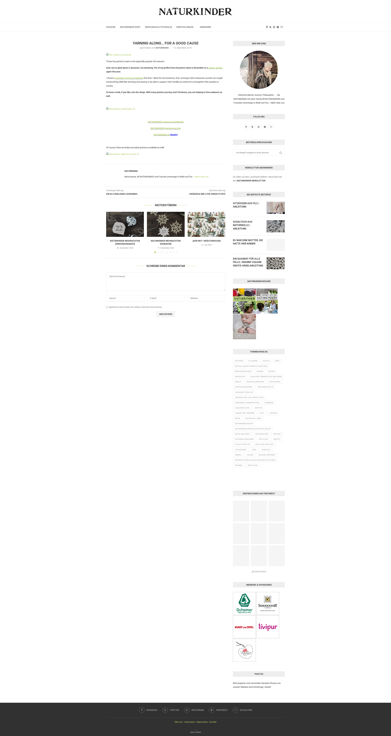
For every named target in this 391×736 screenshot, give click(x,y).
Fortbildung (274, 382)
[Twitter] (270, 27)
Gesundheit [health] (244, 392)
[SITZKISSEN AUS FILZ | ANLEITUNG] (276, 208)
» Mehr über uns (200, 176)
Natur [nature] (261, 434)
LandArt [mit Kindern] (244, 413)
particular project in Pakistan (129, 78)
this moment (241, 450)
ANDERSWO (205, 27)
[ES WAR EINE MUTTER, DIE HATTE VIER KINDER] (276, 245)
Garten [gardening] (243, 387)
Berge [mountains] (243, 371)
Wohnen (238, 465)
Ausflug (266, 361)
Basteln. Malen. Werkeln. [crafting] (251, 366)
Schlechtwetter (242, 444)
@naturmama (259, 571)
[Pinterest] (278, 27)
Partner (277, 434)
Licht (261, 413)
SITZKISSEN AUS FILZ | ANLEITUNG (246, 205)
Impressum (189, 722)
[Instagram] (274, 27)
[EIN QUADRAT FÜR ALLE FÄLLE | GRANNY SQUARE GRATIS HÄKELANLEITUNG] (276, 263)
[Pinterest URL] (241, 511)
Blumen (260, 371)
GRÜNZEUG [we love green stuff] (249, 398)
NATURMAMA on (162, 134)
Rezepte (276, 439)
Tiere (254, 450)
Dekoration (240, 377)
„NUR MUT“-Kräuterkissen (206, 241)
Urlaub (250, 455)
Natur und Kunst (242, 434)
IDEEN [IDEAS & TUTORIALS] (158, 27)
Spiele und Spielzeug (264, 444)
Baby (277, 361)
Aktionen (239, 361)
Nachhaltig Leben (253, 418)
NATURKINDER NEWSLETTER (251, 180)
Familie (238, 382)
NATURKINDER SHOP (130, 27)
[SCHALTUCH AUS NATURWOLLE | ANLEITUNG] (276, 226)
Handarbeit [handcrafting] (247, 403)
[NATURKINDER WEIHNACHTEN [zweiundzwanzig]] (125, 224)
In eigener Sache (242, 408)
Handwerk (269, 403)
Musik (237, 418)
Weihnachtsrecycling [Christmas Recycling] (255, 460)
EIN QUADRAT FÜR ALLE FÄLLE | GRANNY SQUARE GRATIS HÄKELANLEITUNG (248, 262)
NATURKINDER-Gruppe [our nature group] (252, 429)
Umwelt (238, 455)
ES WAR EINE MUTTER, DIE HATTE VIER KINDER (248, 242)
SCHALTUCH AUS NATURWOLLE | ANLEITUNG (242, 225)
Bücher (272, 371)
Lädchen (273, 413)
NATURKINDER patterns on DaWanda (166, 122)
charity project (215, 68)
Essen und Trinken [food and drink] (266, 377)
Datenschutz (202, 722)
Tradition (265, 450)
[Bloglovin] (281, 27)
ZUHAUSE (110, 27)
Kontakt (212, 722)
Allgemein (253, 361)
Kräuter (258, 408)
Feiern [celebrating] (255, 382)
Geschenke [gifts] (265, 387)
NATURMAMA (162, 48)
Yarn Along (252, 465)
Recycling (263, 439)
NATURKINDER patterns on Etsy (165, 128)
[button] (110, 232)
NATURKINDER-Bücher (244, 424)
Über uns (179, 722)
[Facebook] (267, 27)
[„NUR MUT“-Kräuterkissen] (206, 224)
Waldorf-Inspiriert (267, 455)
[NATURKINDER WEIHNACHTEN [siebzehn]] (166, 224)
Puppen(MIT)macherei (244, 439)
